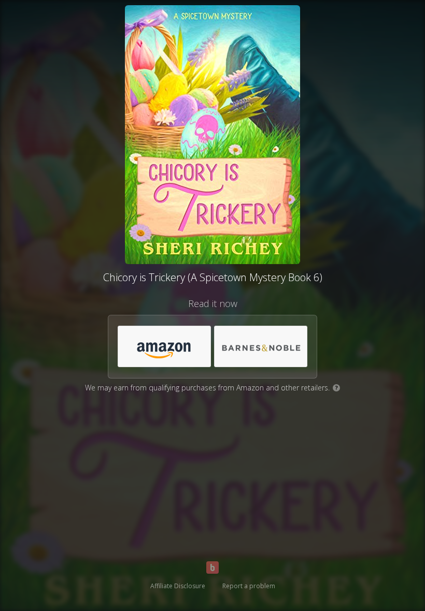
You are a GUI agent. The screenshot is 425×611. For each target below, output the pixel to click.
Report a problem (248, 585)
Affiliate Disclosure (177, 585)
